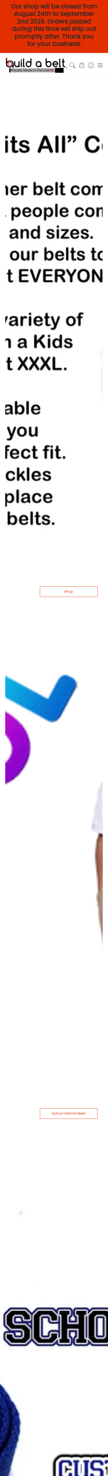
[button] (81, 65)
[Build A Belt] (36, 65)
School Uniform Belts (69, 1113)
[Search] (72, 65)
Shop (68, 591)
